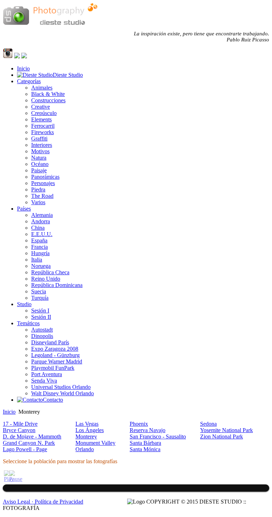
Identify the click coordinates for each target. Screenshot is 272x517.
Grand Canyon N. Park (29, 443)
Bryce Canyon (19, 430)
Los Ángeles (89, 430)
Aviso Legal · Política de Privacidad (43, 502)
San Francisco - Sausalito (158, 436)
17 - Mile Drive (20, 424)
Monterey (86, 436)
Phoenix (139, 424)
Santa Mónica (145, 449)
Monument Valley (95, 443)
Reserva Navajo (147, 430)
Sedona (208, 424)
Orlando (84, 449)
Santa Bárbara (145, 443)
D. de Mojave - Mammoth (32, 436)
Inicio (9, 412)
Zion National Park (221, 436)
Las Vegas (86, 424)
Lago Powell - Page (25, 449)
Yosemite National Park (226, 430)
